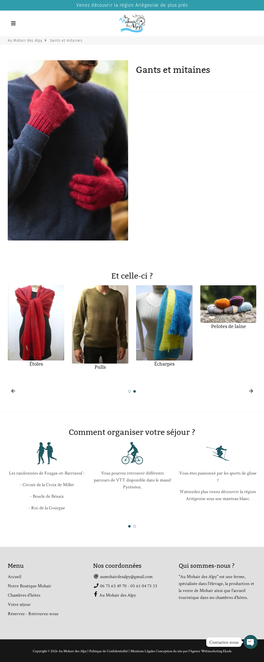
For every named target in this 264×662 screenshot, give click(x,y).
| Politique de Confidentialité (108, 651)
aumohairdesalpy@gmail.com (126, 576)
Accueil (14, 576)
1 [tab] (129, 391)
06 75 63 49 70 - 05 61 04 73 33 (128, 586)
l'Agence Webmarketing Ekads (210, 651)
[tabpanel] (36, 328)
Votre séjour (19, 604)
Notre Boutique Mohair (29, 586)
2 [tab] (134, 391)
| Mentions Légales (142, 651)
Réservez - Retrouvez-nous (33, 613)
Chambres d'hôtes (24, 595)
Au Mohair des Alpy (25, 40)
